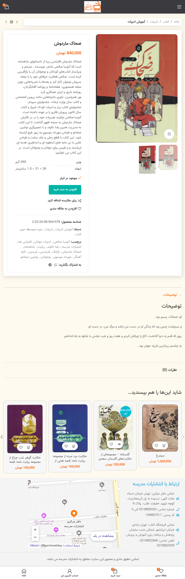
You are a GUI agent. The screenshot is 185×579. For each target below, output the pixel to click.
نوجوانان (46, 257)
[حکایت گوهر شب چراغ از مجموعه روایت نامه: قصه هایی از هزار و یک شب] (25, 429)
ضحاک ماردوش (71, 251)
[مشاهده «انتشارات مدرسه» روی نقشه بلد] (74, 514)
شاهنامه (29, 246)
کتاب (166, 21)
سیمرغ (160, 455)
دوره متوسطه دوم (31, 229)
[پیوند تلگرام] (50, 265)
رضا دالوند (53, 246)
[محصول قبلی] (17, 22)
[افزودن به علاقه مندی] (156, 445)
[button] (173, 88)
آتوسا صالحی (61, 242)
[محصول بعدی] (6, 22)
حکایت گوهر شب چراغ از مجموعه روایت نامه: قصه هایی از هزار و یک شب (25, 462)
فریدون (32, 251)
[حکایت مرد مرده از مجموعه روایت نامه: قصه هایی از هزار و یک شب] (70, 428)
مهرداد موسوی (62, 257)
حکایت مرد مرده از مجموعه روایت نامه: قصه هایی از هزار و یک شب (70, 461)
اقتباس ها (25, 242)
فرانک (55, 251)
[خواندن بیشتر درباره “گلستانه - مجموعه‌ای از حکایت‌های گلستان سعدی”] (119, 444)
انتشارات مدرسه (71, 246)
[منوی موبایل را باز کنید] (179, 6)
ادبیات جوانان (42, 242)
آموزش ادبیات (136, 21)
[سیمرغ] (160, 428)
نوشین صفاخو (29, 257)
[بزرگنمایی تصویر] (169, 134)
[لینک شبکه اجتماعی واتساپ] (55, 265)
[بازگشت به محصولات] (11, 22)
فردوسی (45, 251)
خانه (176, 21)
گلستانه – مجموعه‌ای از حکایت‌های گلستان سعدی (115, 457)
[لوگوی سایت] (92, 7)
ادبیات (154, 21)
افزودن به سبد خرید (65, 189)
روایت (41, 246)
